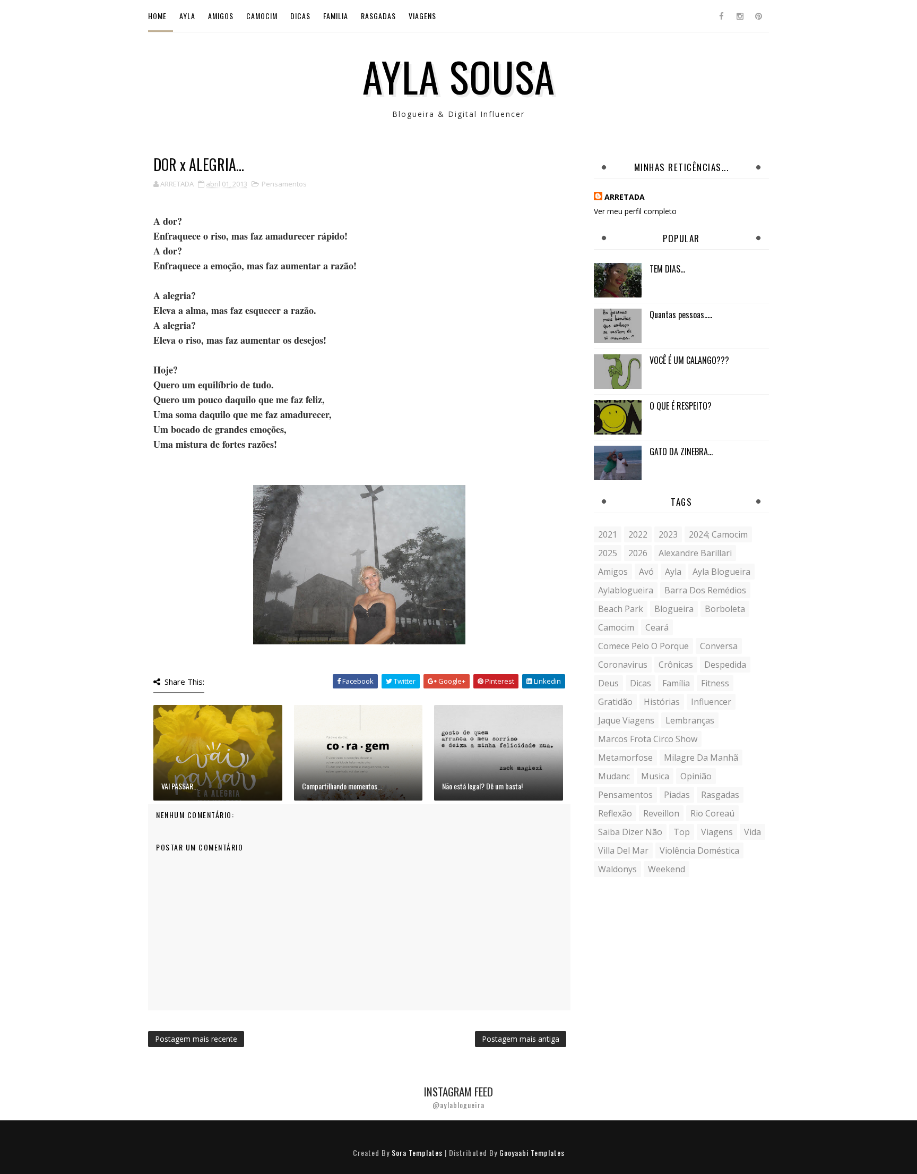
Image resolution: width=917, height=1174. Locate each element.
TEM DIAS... (667, 268)
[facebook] (721, 16)
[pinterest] (758, 16)
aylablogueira (625, 590)
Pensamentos (284, 184)
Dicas (300, 15)
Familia (335, 15)
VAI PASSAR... (179, 786)
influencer (711, 702)
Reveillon (661, 813)
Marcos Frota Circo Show (647, 739)
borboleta (725, 609)
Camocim (262, 15)
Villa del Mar (623, 850)
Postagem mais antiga (520, 1039)
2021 (607, 534)
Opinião (696, 776)
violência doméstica (699, 850)
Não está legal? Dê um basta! (482, 786)
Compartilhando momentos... (342, 786)
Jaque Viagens (626, 720)
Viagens (422, 15)
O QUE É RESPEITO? (681, 405)
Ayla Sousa (458, 76)
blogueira (674, 609)
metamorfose (625, 757)
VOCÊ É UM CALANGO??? (689, 360)
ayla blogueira (721, 571)
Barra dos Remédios (705, 590)
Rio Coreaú (712, 813)
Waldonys (617, 869)
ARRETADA (624, 197)
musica (655, 776)
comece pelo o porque (643, 646)
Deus (608, 683)
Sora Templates (417, 1152)
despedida (725, 664)
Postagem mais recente (196, 1039)
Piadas (677, 795)
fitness (715, 683)
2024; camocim (718, 534)
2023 (668, 534)
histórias (662, 702)
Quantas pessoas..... (681, 314)
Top (681, 832)
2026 (637, 553)
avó (646, 571)
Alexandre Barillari (695, 553)
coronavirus (622, 664)
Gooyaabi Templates (532, 1152)
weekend (666, 869)
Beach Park (620, 609)
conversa (719, 646)
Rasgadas (378, 15)
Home (157, 15)
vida (752, 832)
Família (676, 683)
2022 (637, 534)
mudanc (614, 776)
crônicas (676, 664)
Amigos (220, 15)
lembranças (689, 720)
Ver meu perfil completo (635, 211)
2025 (607, 553)
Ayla (187, 15)
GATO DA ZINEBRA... (681, 451)
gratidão (615, 702)
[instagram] (740, 16)
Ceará (657, 627)
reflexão (615, 813)
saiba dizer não (630, 832)
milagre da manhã (701, 757)
